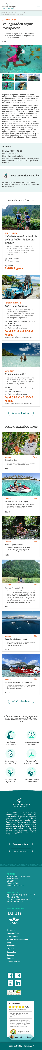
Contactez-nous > (21, 851)
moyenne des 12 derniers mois (17, 1009)
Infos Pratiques (13, 936)
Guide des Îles (13, 933)
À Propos (10, 930)
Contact (10, 958)
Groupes (10, 955)
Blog (9, 943)
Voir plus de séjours (21, 413)
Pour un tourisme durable (17, 939)
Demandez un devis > (21, 844)
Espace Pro (11, 952)
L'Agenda (10, 949)
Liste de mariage (14, 961)
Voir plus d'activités (21, 701)
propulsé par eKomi (23, 1032)
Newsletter (11, 946)
